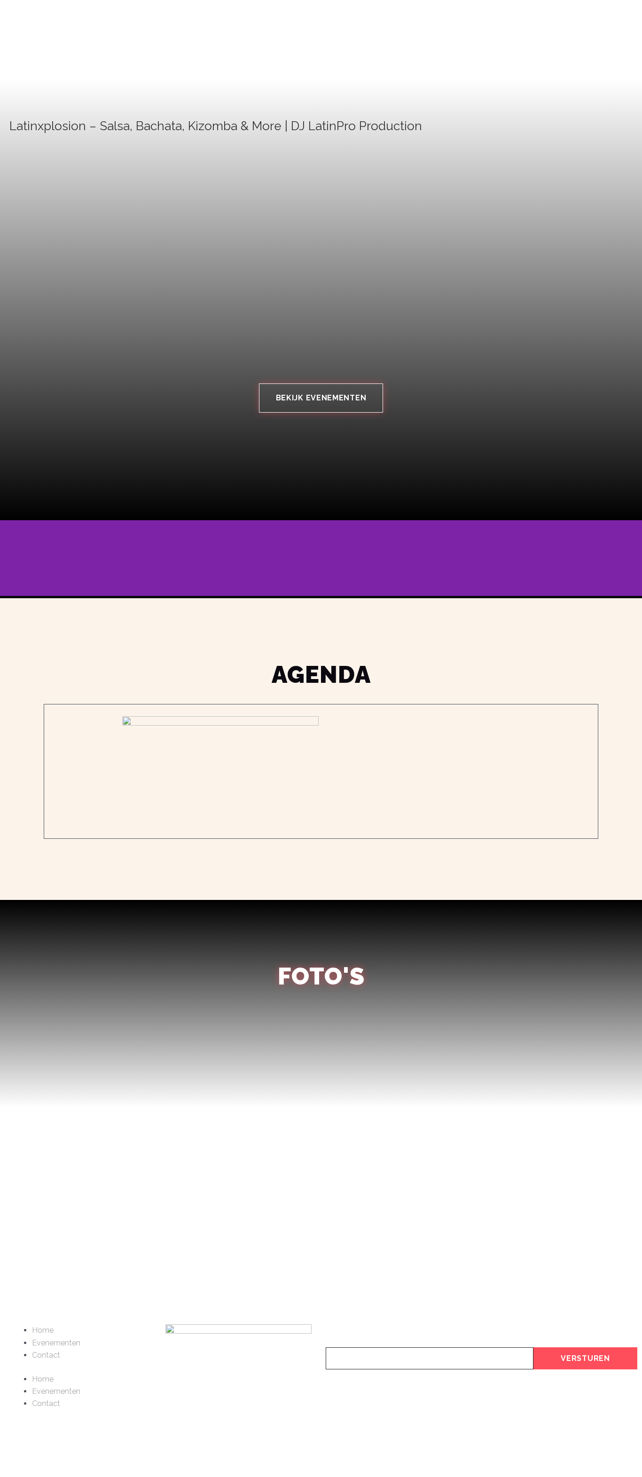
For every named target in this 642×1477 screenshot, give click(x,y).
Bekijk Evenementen (321, 397)
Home (43, 1330)
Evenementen (56, 1342)
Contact (46, 1355)
